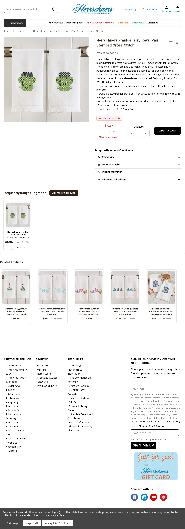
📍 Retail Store (149, 9)
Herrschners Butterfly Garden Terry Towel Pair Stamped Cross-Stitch (89, 312)
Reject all (32, 523)
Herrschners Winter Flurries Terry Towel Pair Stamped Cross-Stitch (52, 312)
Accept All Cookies (57, 523)
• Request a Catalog (78, 398)
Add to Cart (20, 247)
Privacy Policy (173, 421)
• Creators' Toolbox (78, 385)
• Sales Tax (12, 450)
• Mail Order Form (16, 438)
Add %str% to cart (63, 193)
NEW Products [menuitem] (56, 22)
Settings (12, 523)
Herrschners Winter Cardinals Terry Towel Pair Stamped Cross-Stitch (161, 312)
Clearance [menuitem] (153, 22)
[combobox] (31, 9)
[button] (156, 466)
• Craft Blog (74, 365)
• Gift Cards (74, 402)
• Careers (41, 369)
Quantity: (139, 126)
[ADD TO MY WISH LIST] (24, 275)
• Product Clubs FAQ (47, 385)
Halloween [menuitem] (123, 22)
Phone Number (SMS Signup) (148, 426)
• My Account (13, 426)
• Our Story (42, 365)
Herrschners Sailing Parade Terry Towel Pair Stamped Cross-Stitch (125, 312)
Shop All (15, 23)
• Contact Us (13, 365)
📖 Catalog (130, 9)
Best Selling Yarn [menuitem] (74, 22)
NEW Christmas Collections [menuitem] (100, 22)
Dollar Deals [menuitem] (138, 22)
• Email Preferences (78, 422)
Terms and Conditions (153, 421)
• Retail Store (43, 373)
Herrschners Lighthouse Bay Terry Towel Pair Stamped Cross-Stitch (16, 312)
